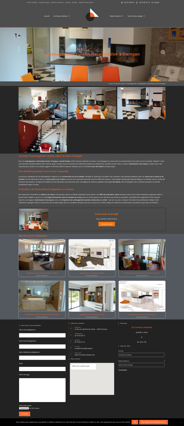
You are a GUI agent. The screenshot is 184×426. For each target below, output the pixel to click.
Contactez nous (106, 224)
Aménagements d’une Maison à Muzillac (92, 273)
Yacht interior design (135, 16)
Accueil (46, 16)
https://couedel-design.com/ (85, 355)
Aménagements (132, 83)
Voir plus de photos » (42, 275)
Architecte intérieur (61, 16)
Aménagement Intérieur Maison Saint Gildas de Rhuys (42, 315)
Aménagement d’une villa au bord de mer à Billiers (42, 273)
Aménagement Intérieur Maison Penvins (92, 315)
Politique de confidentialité (154, 422)
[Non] (181, 422)
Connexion (122, 370)
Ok (135, 422)
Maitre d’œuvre (115, 16)
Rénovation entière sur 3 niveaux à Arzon (142, 315)
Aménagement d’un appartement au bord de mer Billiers (142, 273)
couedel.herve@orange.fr (84, 348)
